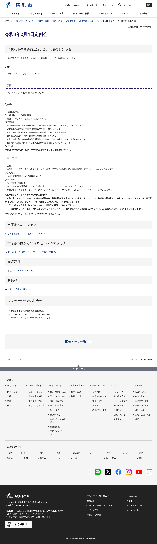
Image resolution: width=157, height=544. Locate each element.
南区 (141, 458)
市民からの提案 (94, 515)
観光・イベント (99, 385)
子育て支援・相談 (58, 396)
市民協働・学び (35, 401)
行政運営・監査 (142, 401)
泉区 (42, 453)
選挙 (137, 419)
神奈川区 (77, 453)
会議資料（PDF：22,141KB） (21, 271)
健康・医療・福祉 (78, 385)
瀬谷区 (10, 458)
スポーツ (96, 405)
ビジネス (117, 385)
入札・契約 (119, 392)
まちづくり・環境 (36, 405)
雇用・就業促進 (120, 405)
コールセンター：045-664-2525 (101, 505)
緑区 (125, 458)
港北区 (126, 453)
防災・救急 (12, 385)
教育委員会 (71, 21)
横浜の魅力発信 (99, 410)
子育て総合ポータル (58, 432)
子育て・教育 (43, 21)
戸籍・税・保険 (35, 396)
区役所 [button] (67, 5)
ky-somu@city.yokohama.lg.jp (37, 317)
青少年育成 (55, 415)
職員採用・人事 (142, 405)
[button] (78, 342)
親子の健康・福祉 (58, 392)
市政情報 (138, 385)
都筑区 (26, 458)
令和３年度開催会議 (105, 21)
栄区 (141, 453)
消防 (9, 396)
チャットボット (109, 5)
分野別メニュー (120, 419)
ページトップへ (78, 369)
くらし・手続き (35, 385)
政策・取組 (140, 396)
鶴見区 (43, 458)
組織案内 (91, 501)
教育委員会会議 (86, 21)
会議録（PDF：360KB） (18, 289)
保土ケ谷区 (111, 458)
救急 (9, 401)
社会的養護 (55, 427)
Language (133, 496)
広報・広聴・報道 (143, 415)
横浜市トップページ (25, 21)
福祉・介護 (76, 396)
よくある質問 (93, 510)
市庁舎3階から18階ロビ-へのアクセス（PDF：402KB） (32, 252)
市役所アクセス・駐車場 (98, 496)
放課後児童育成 (57, 405)
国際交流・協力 (120, 415)
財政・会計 (140, 410)
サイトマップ (134, 501)
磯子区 (59, 453)
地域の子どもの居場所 (58, 420)
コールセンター (93, 5)
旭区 (25, 453)
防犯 (9, 405)
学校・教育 (57, 21)
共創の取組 (119, 410)
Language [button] (78, 5)
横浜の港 (96, 392)
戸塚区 (59, 458)
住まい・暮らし (35, 392)
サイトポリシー (135, 505)
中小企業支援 (119, 396)
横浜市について (142, 392)
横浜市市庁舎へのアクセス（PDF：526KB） (27, 234)
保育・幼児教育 (57, 401)
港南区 (109, 453)
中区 (75, 458)
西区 (91, 458)
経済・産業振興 (120, 401)
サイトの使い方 (135, 510)
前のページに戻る (16, 359)
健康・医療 (76, 392)
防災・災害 (12, 392)
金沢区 (92, 453)
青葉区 (10, 453)
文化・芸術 (97, 401)
